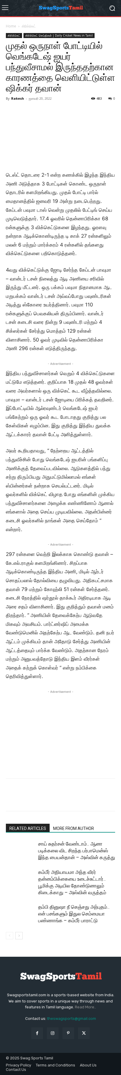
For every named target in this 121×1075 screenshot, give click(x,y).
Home (11, 26)
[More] (66, 799)
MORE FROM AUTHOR (73, 828)
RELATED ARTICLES (27, 828)
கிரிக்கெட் (29, 26)
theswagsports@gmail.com (71, 1018)
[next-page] (19, 935)
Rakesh (17, 98)
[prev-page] (9, 935)
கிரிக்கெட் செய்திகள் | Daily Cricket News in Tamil (59, 35)
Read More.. (85, 1007)
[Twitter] (25, 799)
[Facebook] (12, 799)
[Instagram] (52, 1033)
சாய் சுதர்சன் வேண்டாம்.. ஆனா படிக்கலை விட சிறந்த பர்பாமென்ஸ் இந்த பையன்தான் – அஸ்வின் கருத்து (76, 850)
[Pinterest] (39, 799)
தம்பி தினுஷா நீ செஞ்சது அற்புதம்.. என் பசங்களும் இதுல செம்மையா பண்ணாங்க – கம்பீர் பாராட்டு (74, 913)
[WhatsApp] (52, 799)
